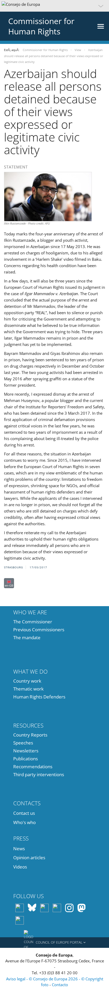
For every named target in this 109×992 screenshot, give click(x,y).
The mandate (26, 637)
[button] (54, 6)
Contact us (24, 813)
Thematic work (28, 689)
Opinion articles (29, 857)
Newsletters (25, 751)
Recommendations (32, 767)
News (19, 848)
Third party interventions (38, 774)
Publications (25, 759)
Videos (20, 867)
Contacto (60, 984)
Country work (27, 681)
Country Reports (30, 735)
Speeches (23, 743)
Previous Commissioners (38, 630)
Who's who (24, 822)
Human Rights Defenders (39, 697)
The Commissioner (32, 622)
